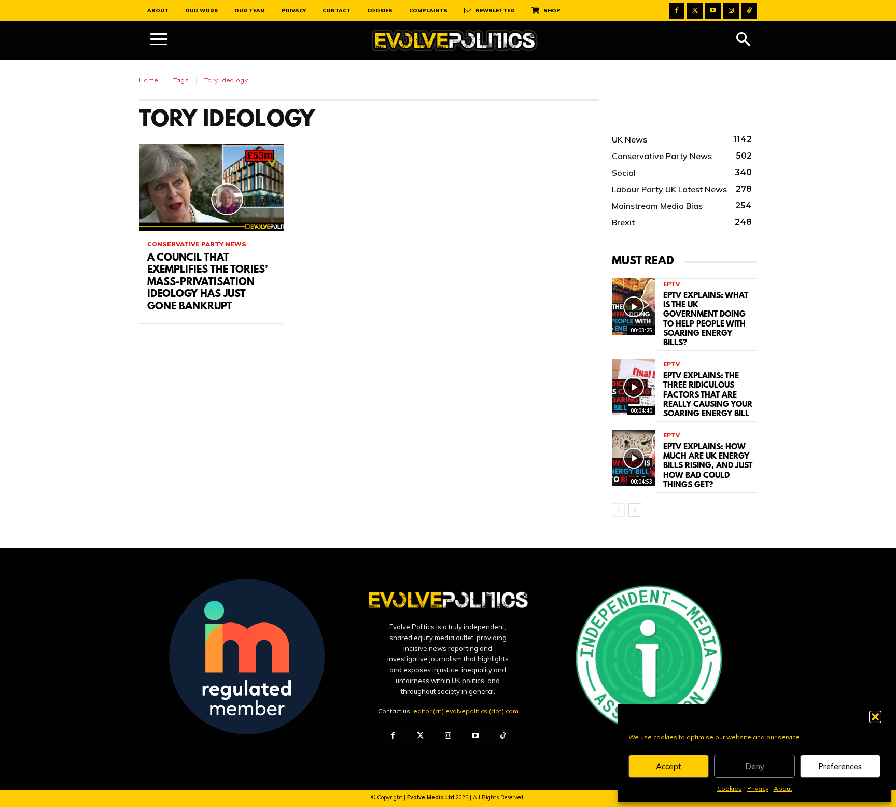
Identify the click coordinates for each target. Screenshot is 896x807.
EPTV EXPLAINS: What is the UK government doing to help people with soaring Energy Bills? (705, 319)
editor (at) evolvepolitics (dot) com (466, 711)
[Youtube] (713, 11)
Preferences (840, 766)
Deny (754, 766)
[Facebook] (676, 11)
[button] (875, 717)
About (783, 788)
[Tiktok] (749, 11)
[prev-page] (618, 510)
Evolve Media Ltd (431, 797)
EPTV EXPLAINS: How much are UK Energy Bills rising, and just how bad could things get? (707, 466)
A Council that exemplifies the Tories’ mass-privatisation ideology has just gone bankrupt (207, 282)
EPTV (671, 284)
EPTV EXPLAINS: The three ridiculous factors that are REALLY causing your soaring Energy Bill (707, 395)
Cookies (729, 788)
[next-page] (634, 510)
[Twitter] (695, 11)
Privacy (757, 788)
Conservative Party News (196, 244)
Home (148, 80)
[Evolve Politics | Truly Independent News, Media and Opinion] (455, 41)
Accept (668, 766)
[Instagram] (731, 11)
